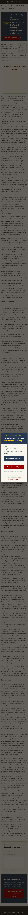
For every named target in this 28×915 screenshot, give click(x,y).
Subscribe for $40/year (14, 467)
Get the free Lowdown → (14, 458)
